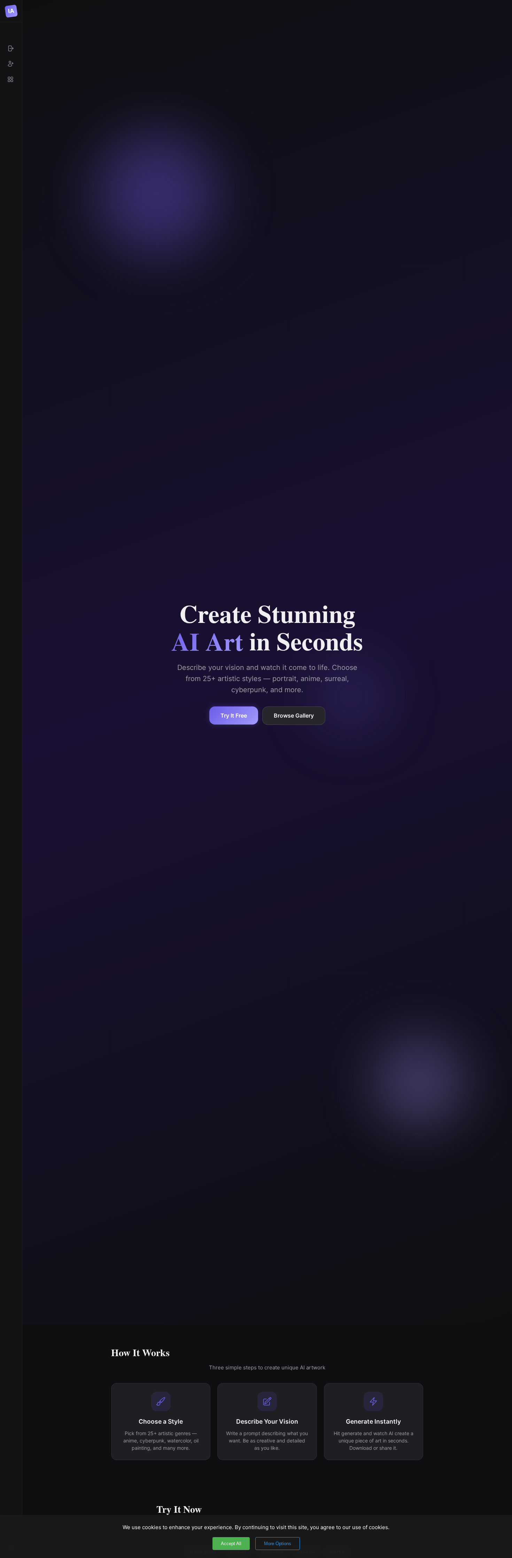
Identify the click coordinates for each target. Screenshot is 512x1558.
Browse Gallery (294, 715)
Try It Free (233, 715)
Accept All (231, 1543)
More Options (277, 1543)
